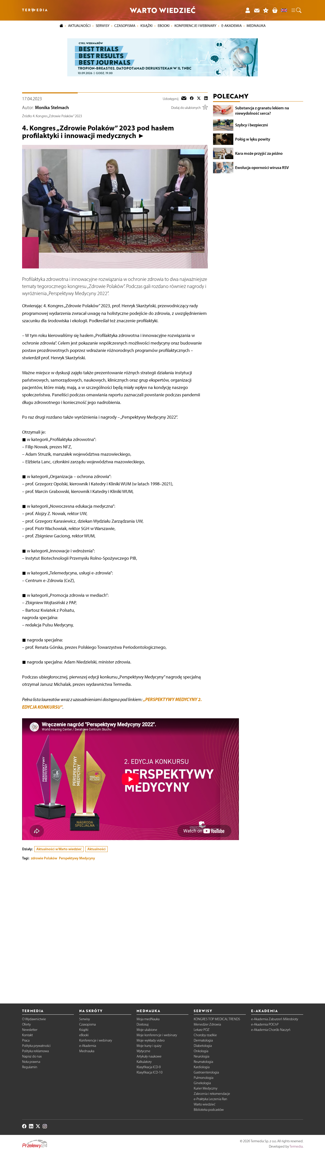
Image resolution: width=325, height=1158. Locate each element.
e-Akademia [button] (231, 25)
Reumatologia (203, 1062)
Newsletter (29, 1030)
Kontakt (27, 1035)
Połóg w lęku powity (252, 139)
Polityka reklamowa (35, 1051)
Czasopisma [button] (124, 25)
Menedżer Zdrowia (207, 1024)
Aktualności (96, 849)
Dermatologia (203, 1040)
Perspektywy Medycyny (77, 858)
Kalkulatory (144, 1062)
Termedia (296, 1146)
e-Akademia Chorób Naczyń (270, 1030)
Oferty (26, 1024)
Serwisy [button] (102, 25)
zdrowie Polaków (44, 858)
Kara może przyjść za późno (259, 153)
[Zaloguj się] (247, 10)
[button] (296, 10)
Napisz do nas (32, 1056)
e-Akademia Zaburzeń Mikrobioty (274, 1019)
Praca (25, 1040)
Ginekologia (202, 1083)
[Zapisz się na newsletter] (256, 10)
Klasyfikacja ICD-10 (149, 1072)
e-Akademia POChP (265, 1024)
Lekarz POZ (201, 1030)
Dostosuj (143, 1024)
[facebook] (191, 99)
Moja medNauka (148, 1019)
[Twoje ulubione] (265, 10)
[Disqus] (115, 927)
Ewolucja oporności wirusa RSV (262, 167)
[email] (183, 99)
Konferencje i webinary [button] (195, 25)
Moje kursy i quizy (149, 1046)
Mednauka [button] (256, 25)
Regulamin (29, 1067)
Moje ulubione (147, 1030)
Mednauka (86, 1051)
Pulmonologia (203, 1078)
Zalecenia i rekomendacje (212, 1094)
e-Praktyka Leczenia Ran (210, 1099)
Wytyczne (143, 1051)
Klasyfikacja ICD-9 (149, 1067)
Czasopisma (87, 1024)
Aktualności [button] (79, 25)
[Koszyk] (274, 10)
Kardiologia (201, 1067)
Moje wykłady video (151, 1040)
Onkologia (201, 1051)
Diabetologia (203, 1046)
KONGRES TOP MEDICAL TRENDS (217, 1019)
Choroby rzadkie (205, 1035)
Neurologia (201, 1056)
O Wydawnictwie (34, 1019)
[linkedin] (206, 99)
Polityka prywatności (36, 1046)
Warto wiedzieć (204, 1104)
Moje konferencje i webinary (157, 1035)
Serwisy (84, 1019)
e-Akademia (87, 1046)
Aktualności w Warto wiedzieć (59, 849)
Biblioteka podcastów (209, 1110)
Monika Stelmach (52, 107)
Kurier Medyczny (205, 1088)
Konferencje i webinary (95, 1040)
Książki (146, 25)
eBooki (164, 25)
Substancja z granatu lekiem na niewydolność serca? (262, 110)
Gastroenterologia (206, 1072)
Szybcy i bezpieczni (251, 124)
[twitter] (199, 99)
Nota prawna (31, 1062)
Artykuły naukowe (149, 1056)
